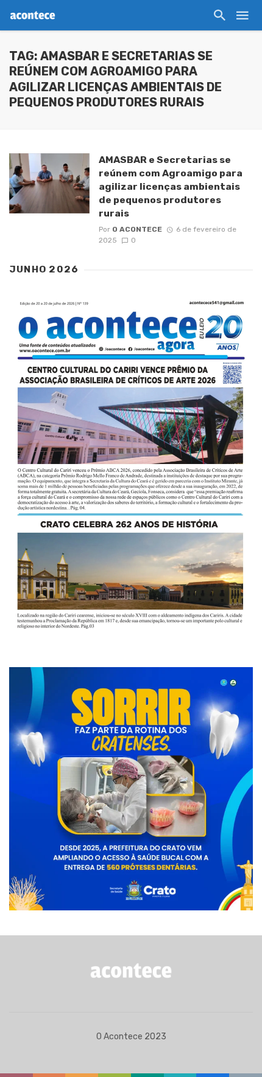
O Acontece (137, 229)
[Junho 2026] (131, 465)
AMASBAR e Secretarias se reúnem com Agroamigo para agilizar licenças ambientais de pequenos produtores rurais (171, 186)
